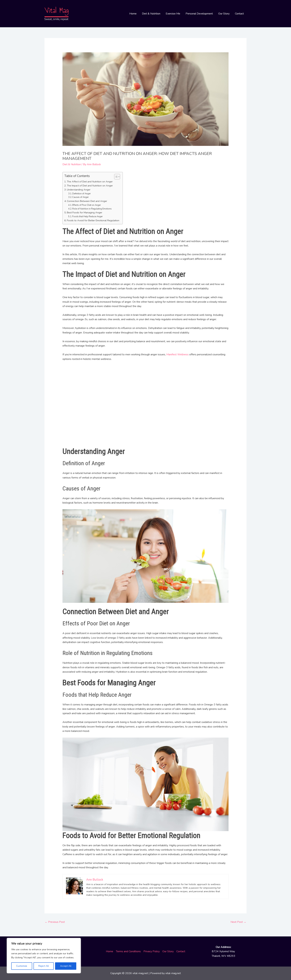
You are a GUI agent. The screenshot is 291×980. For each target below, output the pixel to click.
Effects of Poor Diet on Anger (86, 205)
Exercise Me (173, 13)
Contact (239, 13)
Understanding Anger (78, 189)
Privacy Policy (151, 951)
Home (133, 13)
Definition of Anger (81, 193)
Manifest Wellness (177, 354)
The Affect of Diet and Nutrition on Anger (90, 181)
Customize (21, 966)
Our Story (224, 13)
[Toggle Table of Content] (115, 177)
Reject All (43, 966)
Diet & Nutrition (151, 13)
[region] (44, 955)
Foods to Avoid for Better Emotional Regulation (93, 220)
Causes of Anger (80, 197)
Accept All (65, 966)
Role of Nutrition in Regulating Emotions (92, 208)
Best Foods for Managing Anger (84, 212)
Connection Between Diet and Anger (87, 201)
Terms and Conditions (128, 951)
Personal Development (199, 13)
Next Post (238, 922)
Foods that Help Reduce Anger (87, 216)
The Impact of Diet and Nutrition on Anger (90, 185)
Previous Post (55, 922)
